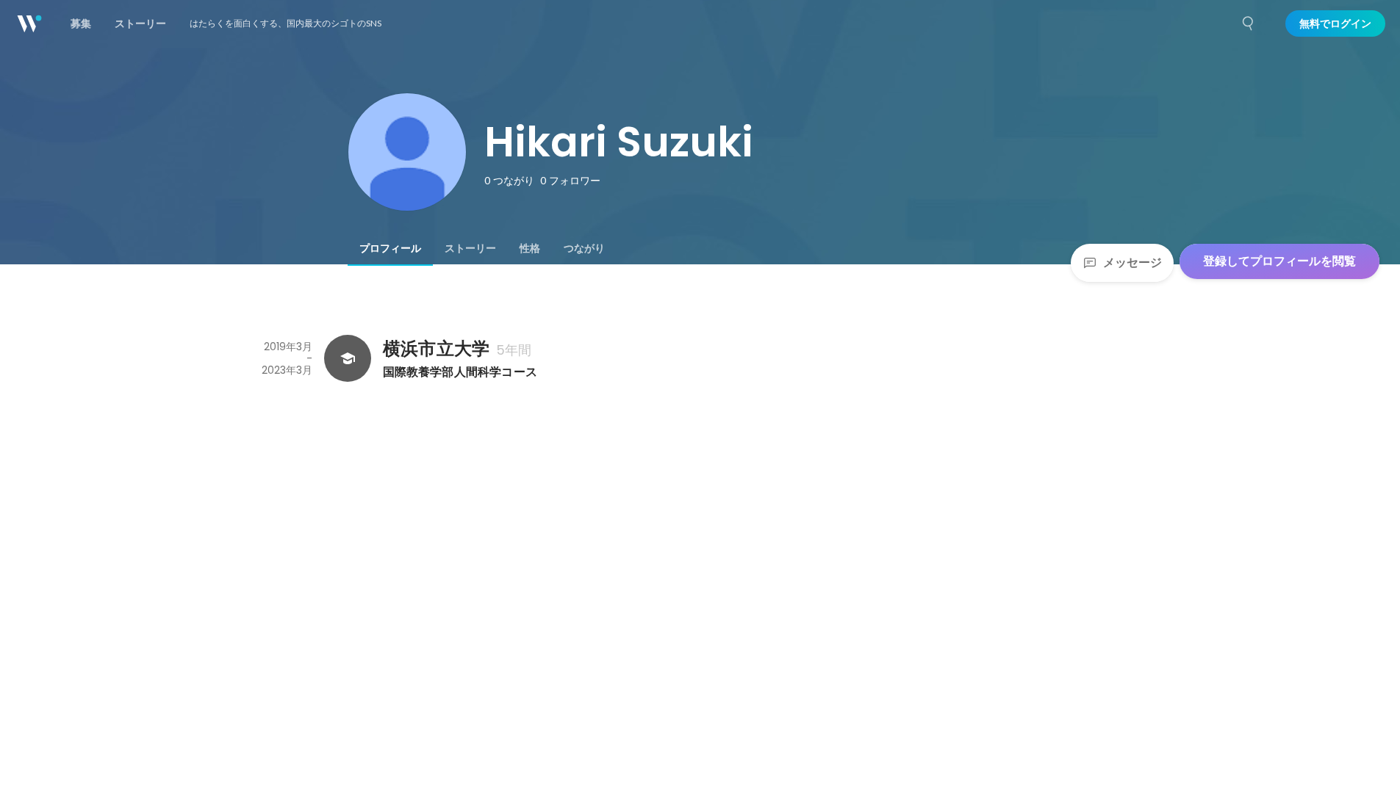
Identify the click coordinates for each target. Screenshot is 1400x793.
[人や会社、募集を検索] (1248, 23)
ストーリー (470, 248)
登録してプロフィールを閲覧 (1279, 261)
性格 (530, 248)
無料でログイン (1335, 23)
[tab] (390, 248)
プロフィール (390, 248)
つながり (584, 248)
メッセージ (1132, 262)
